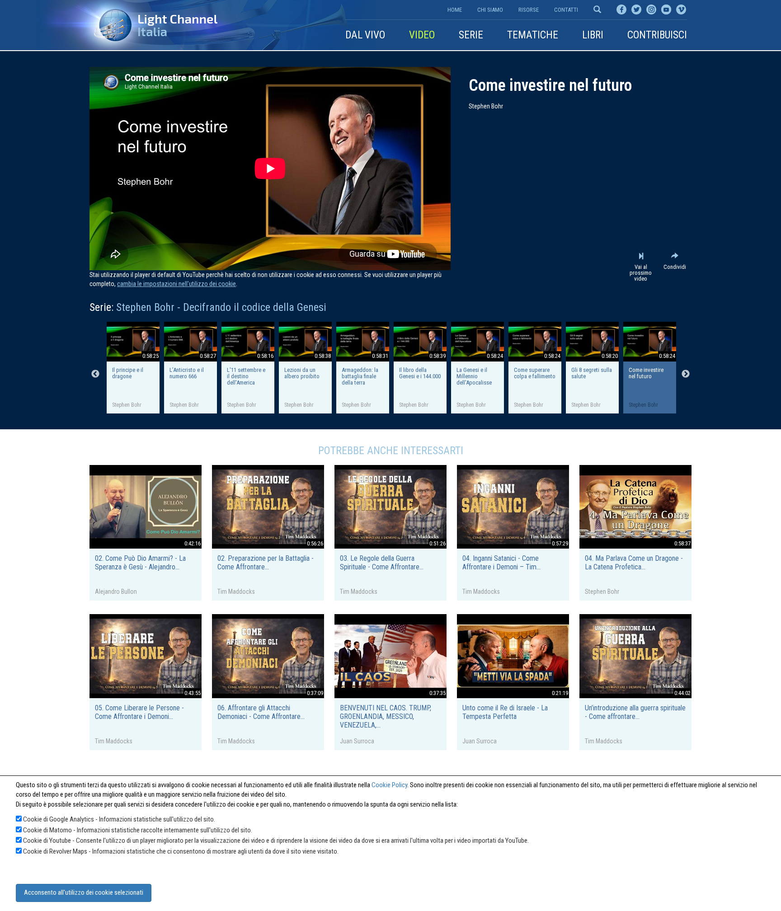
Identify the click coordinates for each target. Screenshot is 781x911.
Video (422, 35)
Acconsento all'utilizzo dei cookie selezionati (83, 892)
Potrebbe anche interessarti (390, 450)
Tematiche (532, 35)
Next (685, 374)
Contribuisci (657, 35)
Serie (471, 35)
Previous (95, 374)
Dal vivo (365, 35)
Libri (592, 35)
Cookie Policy (389, 785)
